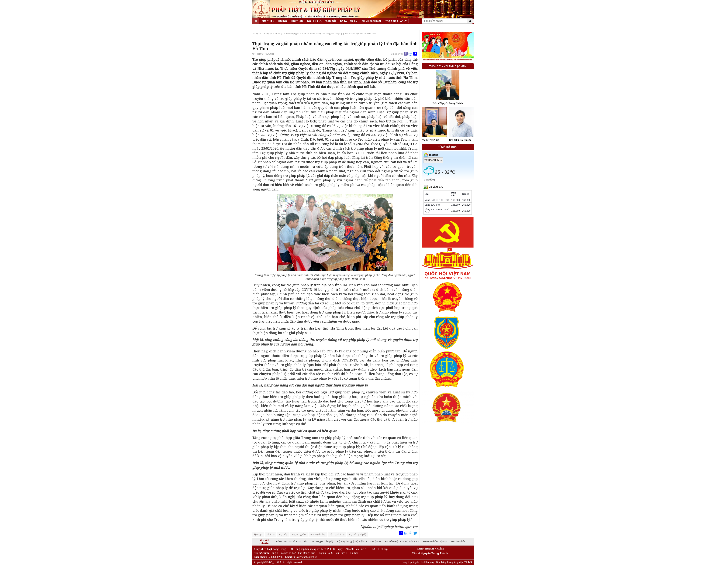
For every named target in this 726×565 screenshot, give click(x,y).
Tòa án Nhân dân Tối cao (430, 541)
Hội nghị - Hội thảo (290, 21)
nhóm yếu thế (317, 534)
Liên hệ (258, 27)
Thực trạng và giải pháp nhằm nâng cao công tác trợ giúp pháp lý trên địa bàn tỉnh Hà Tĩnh (331, 33)
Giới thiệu (267, 21)
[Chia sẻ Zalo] (410, 54)
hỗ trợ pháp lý (337, 534)
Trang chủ (257, 33)
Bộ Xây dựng (309, 541)
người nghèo (299, 534)
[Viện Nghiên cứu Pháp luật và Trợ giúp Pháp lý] (261, 9)
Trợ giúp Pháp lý (396, 21)
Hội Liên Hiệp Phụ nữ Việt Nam (367, 541)
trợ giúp (283, 534)
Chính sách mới (371, 21)
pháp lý (271, 534)
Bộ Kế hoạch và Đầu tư (333, 541)
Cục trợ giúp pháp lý (287, 541)
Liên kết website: (263, 542)
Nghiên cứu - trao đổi (321, 21)
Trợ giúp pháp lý (274, 33)
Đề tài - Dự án (348, 21)
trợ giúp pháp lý (357, 534)
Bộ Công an (455, 541)
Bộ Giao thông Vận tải (400, 541)
